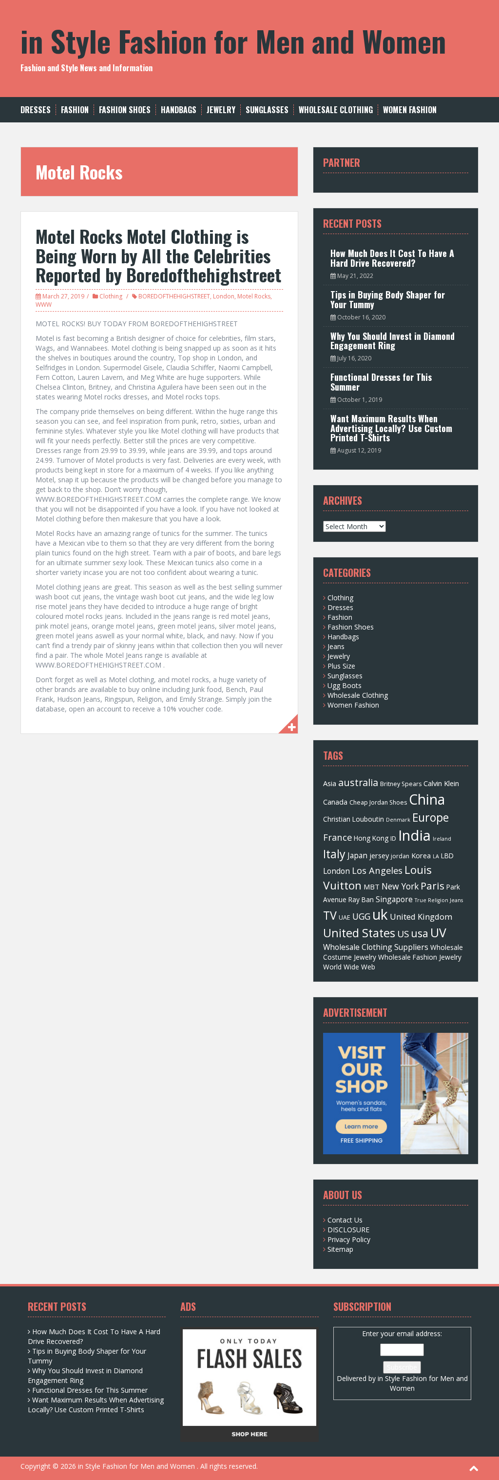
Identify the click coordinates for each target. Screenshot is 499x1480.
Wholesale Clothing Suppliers (375, 947)
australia (358, 782)
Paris (432, 885)
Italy (334, 854)
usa (419, 933)
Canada (335, 802)
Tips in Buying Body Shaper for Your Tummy (387, 299)
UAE (344, 917)
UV (438, 933)
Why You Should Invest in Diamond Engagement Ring (392, 341)
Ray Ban (361, 899)
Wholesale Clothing (336, 110)
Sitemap (340, 1249)
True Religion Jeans (439, 900)
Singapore (394, 899)
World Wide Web (349, 966)
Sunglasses (267, 110)
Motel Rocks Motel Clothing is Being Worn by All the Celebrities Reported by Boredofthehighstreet (158, 255)
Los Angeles (377, 870)
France (337, 837)
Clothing (110, 296)
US (403, 933)
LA (436, 856)
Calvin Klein (441, 783)
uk (380, 914)
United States (359, 933)
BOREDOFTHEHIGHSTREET (174, 296)
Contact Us (345, 1219)
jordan (400, 856)
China (427, 799)
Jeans (336, 646)
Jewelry (221, 110)
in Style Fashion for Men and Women (233, 40)
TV (330, 915)
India (414, 835)
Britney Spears (401, 784)
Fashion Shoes (125, 110)
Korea (421, 855)
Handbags (178, 110)
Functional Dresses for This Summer (381, 382)
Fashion (75, 110)
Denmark (398, 819)
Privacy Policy (348, 1239)
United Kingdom (421, 916)
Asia (329, 783)
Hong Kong (371, 838)
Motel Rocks (253, 296)
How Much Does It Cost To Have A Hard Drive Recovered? (392, 258)
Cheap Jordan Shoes (378, 802)
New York (400, 886)
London (223, 296)
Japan (357, 855)
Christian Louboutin (353, 819)
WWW (44, 304)
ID (393, 838)
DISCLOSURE (348, 1229)
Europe (430, 817)
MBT (372, 886)
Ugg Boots (344, 685)
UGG (361, 916)
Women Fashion (410, 110)
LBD (447, 855)
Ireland (442, 838)
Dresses (35, 110)
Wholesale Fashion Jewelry (419, 957)
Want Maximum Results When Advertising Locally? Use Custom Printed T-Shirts (391, 428)
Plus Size (341, 666)
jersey (379, 855)
